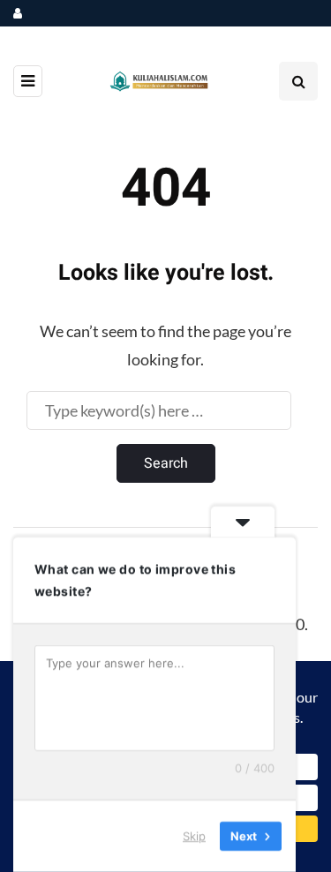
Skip (194, 836)
